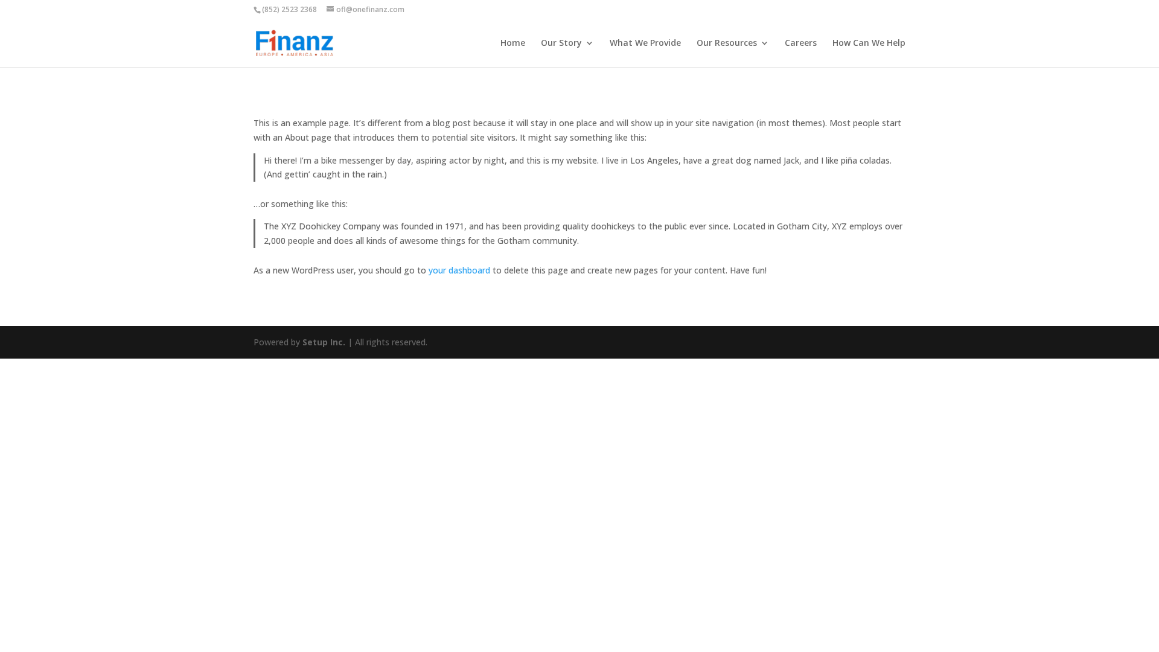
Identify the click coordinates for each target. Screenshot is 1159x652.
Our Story (561, 43)
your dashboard (459, 270)
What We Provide (645, 43)
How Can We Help (868, 43)
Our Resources (727, 43)
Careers (801, 43)
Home (512, 43)
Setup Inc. (323, 342)
